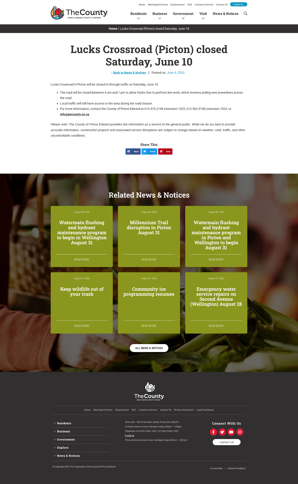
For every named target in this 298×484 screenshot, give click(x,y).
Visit (203, 13)
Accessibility (216, 468)
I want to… (238, 4)
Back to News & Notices (129, 72)
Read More (81, 259)
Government (183, 13)
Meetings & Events (158, 4)
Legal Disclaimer (205, 409)
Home (142, 4)
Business (159, 13)
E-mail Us (129, 435)
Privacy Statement (184, 409)
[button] (133, 151)
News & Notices (226, 13)
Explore (62, 447)
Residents (138, 13)
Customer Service (204, 4)
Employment (178, 4)
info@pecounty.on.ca (74, 114)
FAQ (189, 4)
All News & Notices (149, 348)
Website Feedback (236, 468)
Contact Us (222, 4)
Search (244, 13)
